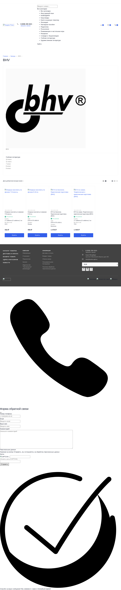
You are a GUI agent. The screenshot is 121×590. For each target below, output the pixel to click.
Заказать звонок (25, 25)
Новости (6, 262)
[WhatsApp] (91, 269)
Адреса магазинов (10, 259)
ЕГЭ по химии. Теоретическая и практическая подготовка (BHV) (83, 213)
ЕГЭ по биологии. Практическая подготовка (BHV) (58, 214)
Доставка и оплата (10, 253)
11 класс (9, 161)
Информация (26, 253)
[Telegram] (87, 269)
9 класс (8, 168)
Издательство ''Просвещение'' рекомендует (27, 266)
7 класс (8, 164)
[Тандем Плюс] (8, 25)
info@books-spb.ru (91, 259)
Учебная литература (13, 157)
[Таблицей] (117, 181)
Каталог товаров (12, 49)
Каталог (25, 262)
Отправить (4, 464)
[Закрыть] (0, 412)
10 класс (9, 159)
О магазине (26, 256)
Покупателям (26, 259)
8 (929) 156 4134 (26, 24)
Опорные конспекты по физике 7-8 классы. (14, 213)
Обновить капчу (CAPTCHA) (8, 459)
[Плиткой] (112, 181)
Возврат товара (9, 256)
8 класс (8, 166)
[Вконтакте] (83, 269)
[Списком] (114, 181)
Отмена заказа (47, 259)
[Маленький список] (103, 181)
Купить (14, 235)
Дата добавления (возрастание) (12, 181)
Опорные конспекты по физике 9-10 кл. (37, 213)
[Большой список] (106, 181)
